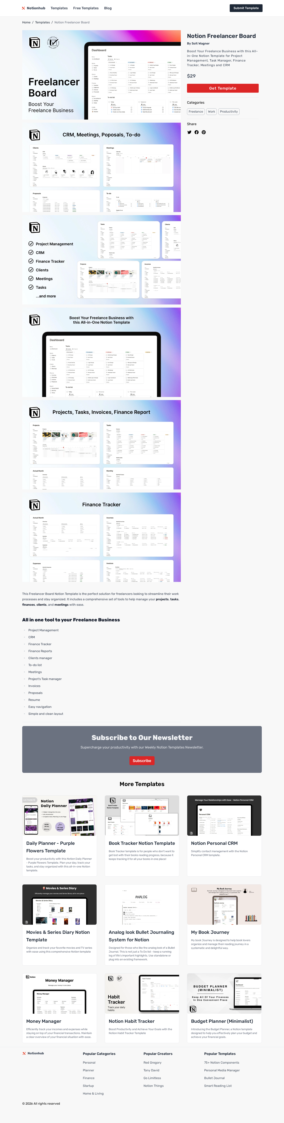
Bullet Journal (214, 1078)
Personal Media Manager (222, 1070)
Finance (88, 1078)
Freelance (196, 111)
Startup (88, 1086)
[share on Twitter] (189, 132)
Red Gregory (153, 1062)
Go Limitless (152, 1078)
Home (26, 22)
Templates (59, 8)
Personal (89, 1062)
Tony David (151, 1070)
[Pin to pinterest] (203, 132)
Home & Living (93, 1093)
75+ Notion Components (221, 1062)
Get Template (222, 88)
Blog (108, 8)
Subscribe (142, 760)
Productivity (229, 111)
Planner (88, 1070)
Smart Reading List (218, 1086)
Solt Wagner (201, 43)
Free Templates (86, 8)
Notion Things (154, 1086)
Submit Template (246, 8)
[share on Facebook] (196, 132)
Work (211, 111)
